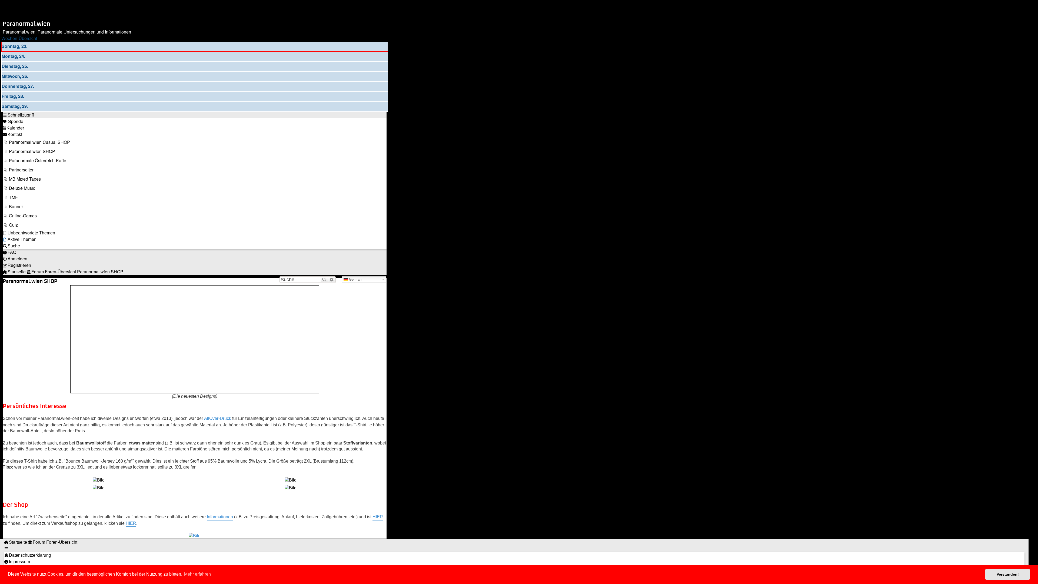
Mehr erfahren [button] (197, 574)
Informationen (220, 517)
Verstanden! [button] (1008, 574)
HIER (377, 517)
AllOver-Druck (217, 418)
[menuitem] (13, 121)
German (354, 279)
